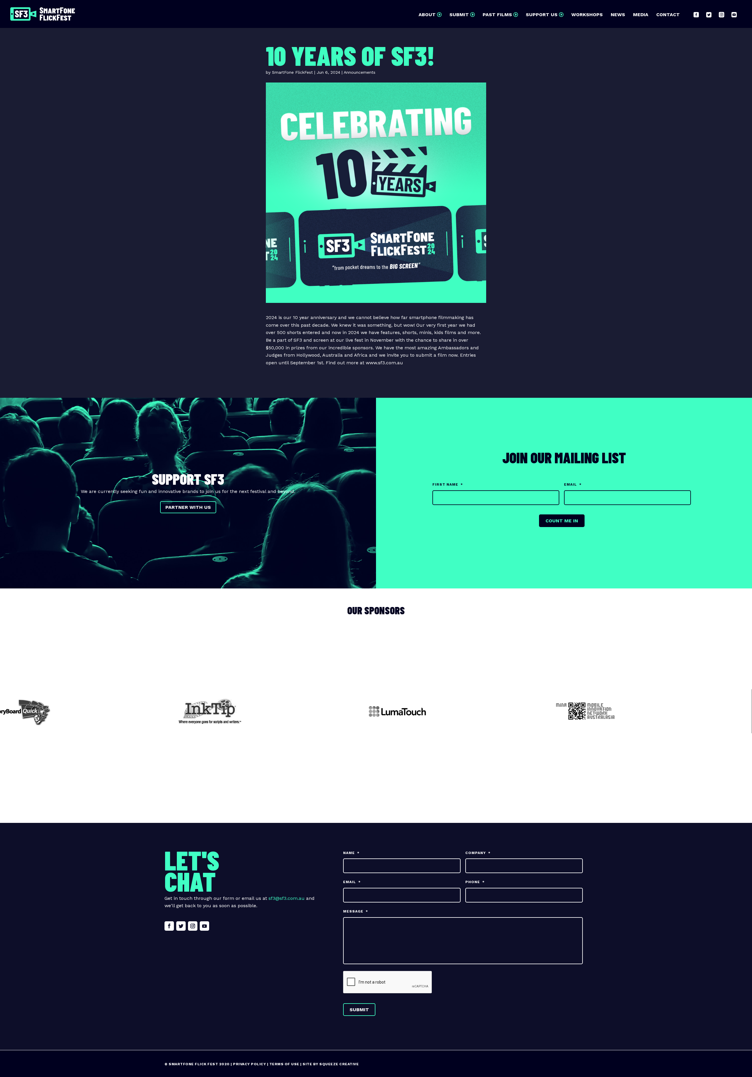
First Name (447, 484)
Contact (668, 15)
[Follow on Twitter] (181, 926)
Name (351, 853)
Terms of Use (284, 1064)
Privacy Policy (249, 1064)
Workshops (587, 15)
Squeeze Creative (339, 1064)
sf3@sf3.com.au (286, 898)
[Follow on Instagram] (192, 926)
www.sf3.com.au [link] (384, 362)
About (427, 15)
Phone (475, 882)
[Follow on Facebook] (169, 926)
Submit (459, 15)
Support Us (542, 15)
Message (355, 911)
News (618, 15)
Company (478, 853)
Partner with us (188, 507)
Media (640, 15)
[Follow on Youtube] (204, 926)
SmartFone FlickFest (292, 72)
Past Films (497, 15)
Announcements (359, 72)
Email (573, 484)
